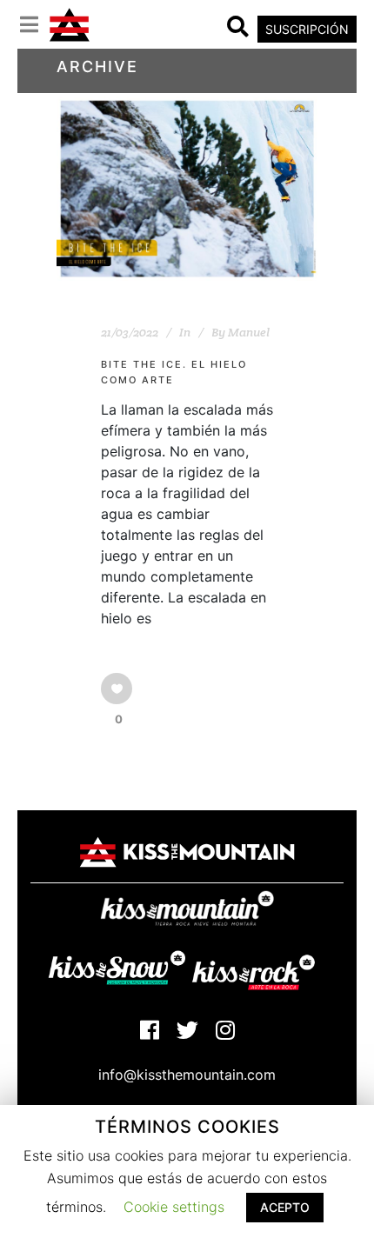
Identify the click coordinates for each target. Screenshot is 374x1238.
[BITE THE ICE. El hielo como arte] (187, 189)
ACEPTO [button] (285, 1207)
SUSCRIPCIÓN (307, 29)
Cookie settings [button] (174, 1206)
